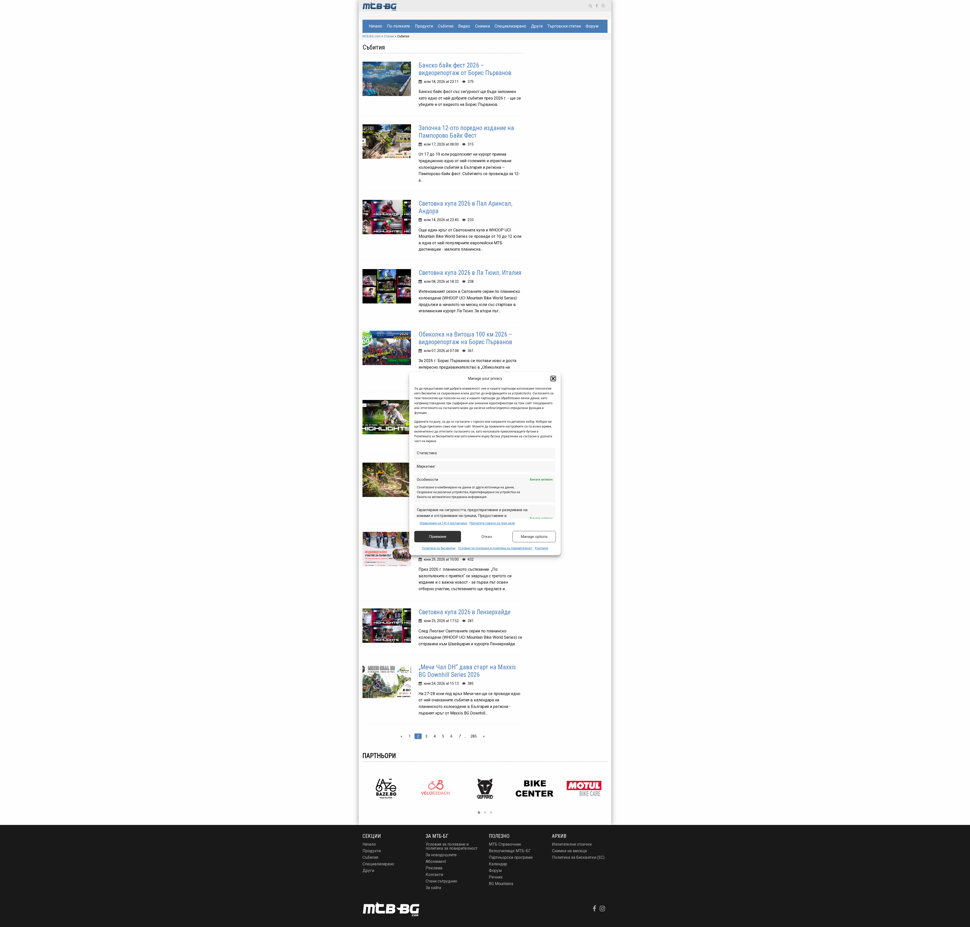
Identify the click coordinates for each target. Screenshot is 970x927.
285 (474, 736)
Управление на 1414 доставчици (443, 523)
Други (537, 26)
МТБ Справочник (505, 844)
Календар (498, 864)
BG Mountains (501, 883)
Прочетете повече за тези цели (492, 523)
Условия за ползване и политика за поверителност (495, 548)
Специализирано (510, 26)
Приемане (437, 536)
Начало (375, 26)
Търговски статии (564, 26)
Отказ (486, 536)
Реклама (434, 868)
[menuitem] (375, 26)
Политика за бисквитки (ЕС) (578, 857)
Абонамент (436, 861)
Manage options (534, 536)
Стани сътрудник (441, 881)
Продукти (424, 26)
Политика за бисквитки (438, 548)
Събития (445, 26)
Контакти (541, 548)
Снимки (482, 26)
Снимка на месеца (569, 850)
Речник (496, 877)
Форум (592, 26)
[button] (553, 378)
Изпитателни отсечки (572, 844)
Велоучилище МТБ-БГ (510, 850)
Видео (464, 26)
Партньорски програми (510, 857)
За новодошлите (441, 854)
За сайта (433, 887)
